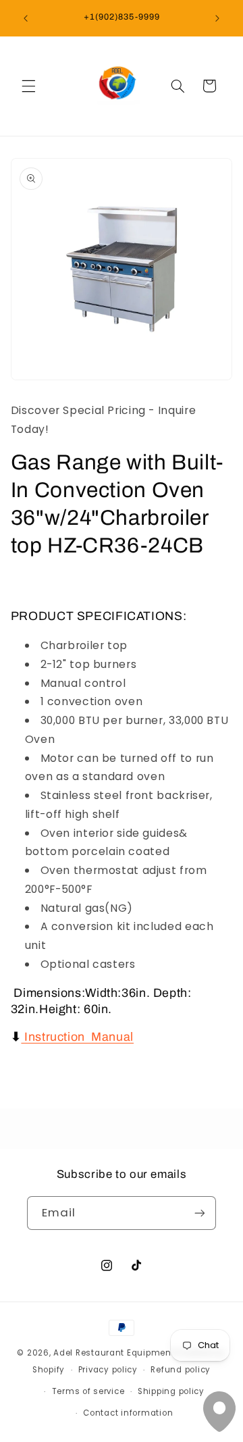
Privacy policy (108, 1369)
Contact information (128, 1413)
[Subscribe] (199, 1212)
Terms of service (88, 1391)
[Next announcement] (217, 18)
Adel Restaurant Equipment (115, 1352)
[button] (28, 85)
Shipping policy (171, 1391)
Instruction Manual (79, 1037)
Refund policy (181, 1369)
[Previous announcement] (25, 18)
